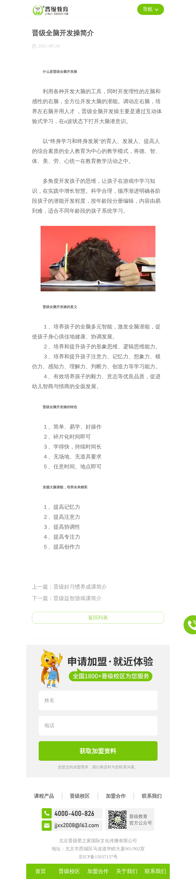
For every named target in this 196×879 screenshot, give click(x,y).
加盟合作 (116, 796)
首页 (40, 871)
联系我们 (152, 796)
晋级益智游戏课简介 (77, 598)
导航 (148, 9)
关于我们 (126, 871)
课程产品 (44, 796)
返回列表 (98, 617)
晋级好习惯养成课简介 (80, 587)
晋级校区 (80, 796)
